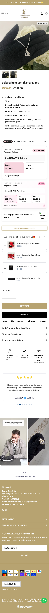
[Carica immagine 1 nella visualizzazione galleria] (24, 45)
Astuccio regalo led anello (28, 266)
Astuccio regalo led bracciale (29, 278)
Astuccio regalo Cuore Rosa (28, 243)
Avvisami (24, 315)
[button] (17, 404)
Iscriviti (25, 555)
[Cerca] (7, 13)
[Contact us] (44, 600)
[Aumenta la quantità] (13, 295)
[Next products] (44, 237)
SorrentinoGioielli (13, 590)
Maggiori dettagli (24, 176)
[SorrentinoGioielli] (24, 13)
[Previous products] (39, 237)
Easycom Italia (41, 601)
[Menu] (2, 13)
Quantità (6, 291)
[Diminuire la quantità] (4, 295)
